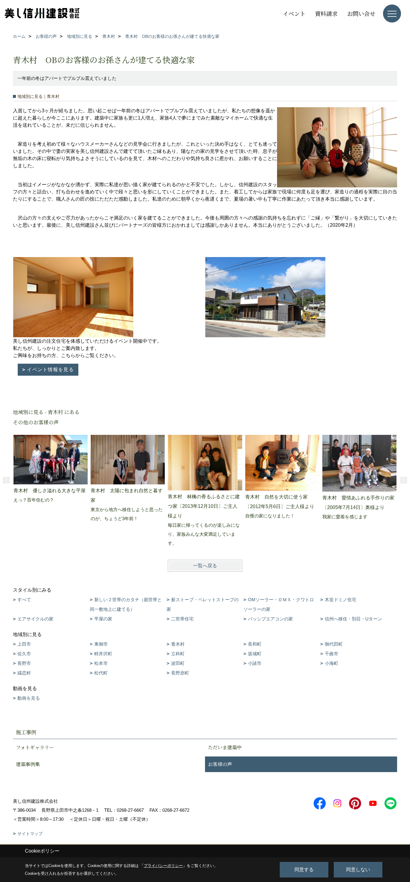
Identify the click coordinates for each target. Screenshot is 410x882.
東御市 (101, 644)
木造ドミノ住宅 (340, 599)
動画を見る (28, 698)
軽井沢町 (103, 653)
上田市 (24, 644)
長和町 (254, 644)
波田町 (178, 663)
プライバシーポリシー (163, 865)
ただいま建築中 (225, 747)
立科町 (178, 653)
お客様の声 (220, 764)
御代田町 (334, 644)
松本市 (101, 663)
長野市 (24, 663)
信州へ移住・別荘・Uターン (353, 618)
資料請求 (326, 13)
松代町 (101, 672)
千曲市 (331, 653)
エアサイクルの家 (35, 618)
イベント (294, 13)
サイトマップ (30, 833)
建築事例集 (28, 764)
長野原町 (180, 672)
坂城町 (254, 653)
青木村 (178, 644)
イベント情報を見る (50, 369)
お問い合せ (361, 13)
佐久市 (24, 653)
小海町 (331, 663)
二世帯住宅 (182, 618)
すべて (24, 599)
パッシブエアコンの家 (270, 618)
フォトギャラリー (35, 747)
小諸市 (254, 663)
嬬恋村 (24, 672)
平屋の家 (103, 618)
